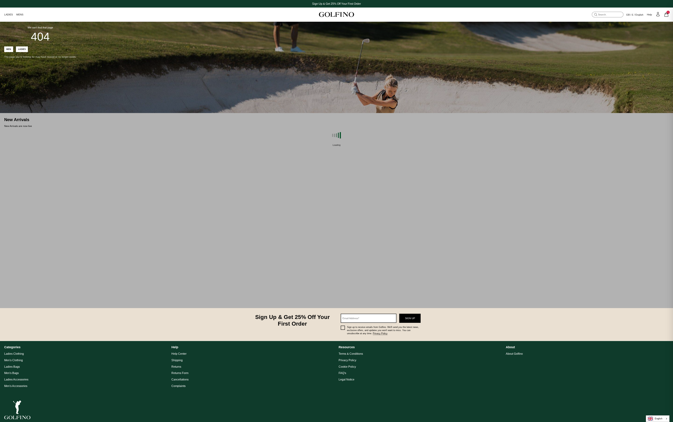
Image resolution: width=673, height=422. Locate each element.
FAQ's (342, 373)
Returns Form (179, 373)
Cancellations (180, 379)
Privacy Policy (380, 333)
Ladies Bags (12, 366)
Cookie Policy (347, 366)
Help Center (178, 353)
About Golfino (514, 353)
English (658, 418)
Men (8, 49)
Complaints (178, 385)
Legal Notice (346, 379)
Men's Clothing (13, 360)
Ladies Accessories (16, 379)
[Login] (657, 14)
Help (649, 14)
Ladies (22, 49)
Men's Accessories (15, 385)
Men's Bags (11, 373)
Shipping (177, 360)
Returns (176, 366)
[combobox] (657, 418)
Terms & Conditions (351, 353)
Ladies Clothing (14, 353)
